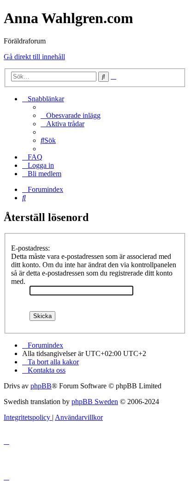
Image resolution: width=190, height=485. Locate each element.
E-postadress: (30, 248)
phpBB (41, 386)
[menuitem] (71, 115)
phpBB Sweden (94, 401)
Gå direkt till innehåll (34, 57)
